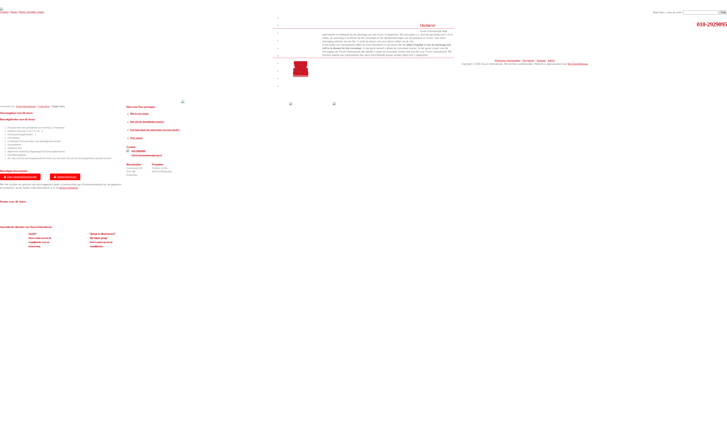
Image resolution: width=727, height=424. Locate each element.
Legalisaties (301, 55)
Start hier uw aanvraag (301, 17)
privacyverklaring (68, 187)
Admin (551, 60)
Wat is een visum (139, 113)
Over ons (301, 33)
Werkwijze (301, 25)
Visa (301, 40)
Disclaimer (528, 60)
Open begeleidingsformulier (22, 176)
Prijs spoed (136, 138)
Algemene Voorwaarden (507, 60)
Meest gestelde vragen (31, 12)
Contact (4, 12)
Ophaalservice (300, 72)
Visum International (26, 106)
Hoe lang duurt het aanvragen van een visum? (155, 130)
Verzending (301, 68)
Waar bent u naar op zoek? (668, 12)
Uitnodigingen (300, 75)
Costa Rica (43, 106)
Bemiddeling (300, 65)
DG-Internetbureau (578, 64)
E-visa (301, 48)
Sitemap (541, 60)
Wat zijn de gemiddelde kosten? (147, 121)
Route (14, 12)
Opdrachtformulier (66, 176)
